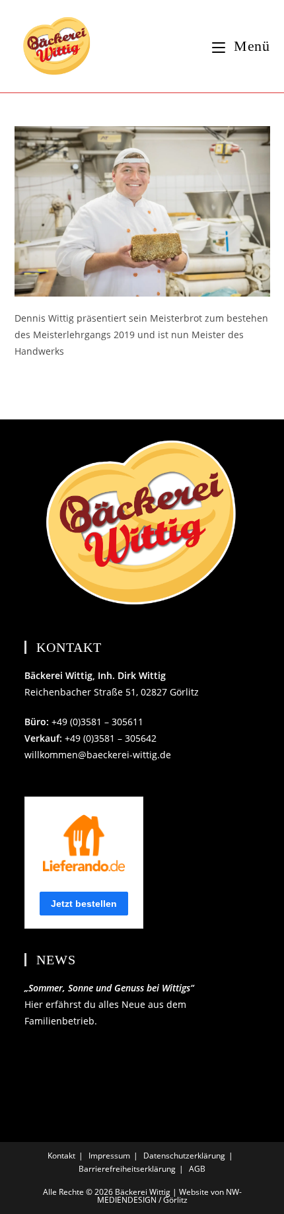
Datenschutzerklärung (184, 1155)
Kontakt (61, 1155)
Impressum (109, 1155)
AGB (197, 1168)
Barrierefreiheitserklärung (127, 1168)
